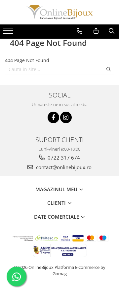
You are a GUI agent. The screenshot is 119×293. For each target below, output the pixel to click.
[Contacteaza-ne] (79, 31)
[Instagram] (66, 117)
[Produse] (9, 33)
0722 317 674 (63, 157)
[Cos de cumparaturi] (96, 31)
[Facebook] (53, 117)
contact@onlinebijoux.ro (63, 167)
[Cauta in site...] (111, 31)
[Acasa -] (59, 12)
